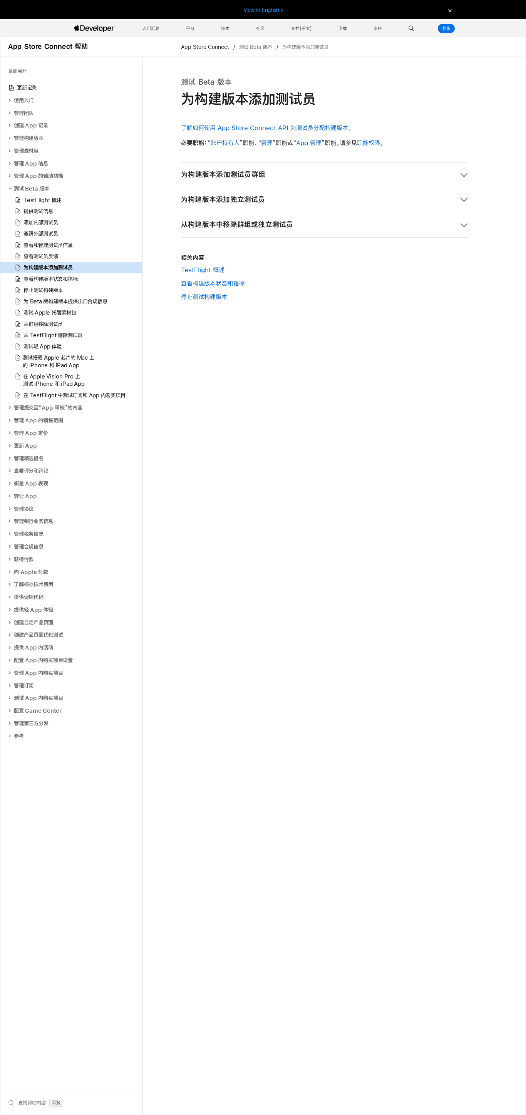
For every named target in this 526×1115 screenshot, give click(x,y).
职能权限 (368, 142)
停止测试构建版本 (204, 296)
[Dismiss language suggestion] (449, 10)
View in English (261, 10)
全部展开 (17, 71)
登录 (446, 28)
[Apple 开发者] (95, 28)
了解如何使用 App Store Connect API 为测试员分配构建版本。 (266, 127)
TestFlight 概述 (202, 269)
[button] (411, 28)
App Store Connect (206, 47)
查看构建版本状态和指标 (213, 283)
